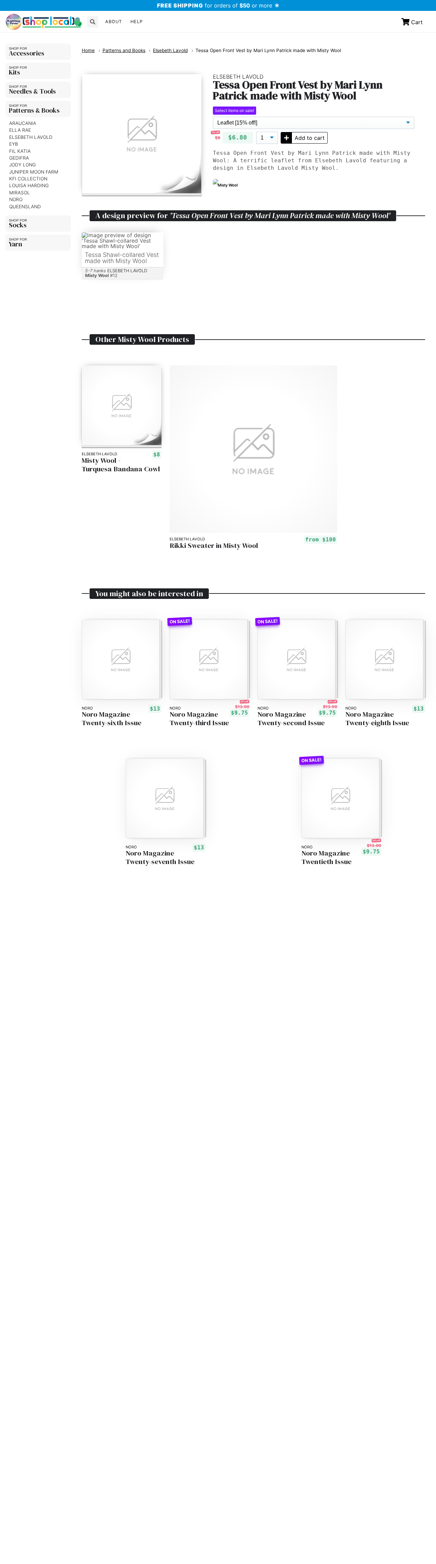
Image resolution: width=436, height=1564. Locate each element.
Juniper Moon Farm (33, 172)
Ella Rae (20, 130)
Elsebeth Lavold (30, 137)
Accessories (26, 53)
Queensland (25, 206)
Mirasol (19, 192)
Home (88, 50)
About (113, 21)
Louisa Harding (29, 185)
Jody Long (22, 164)
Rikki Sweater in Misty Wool (214, 545)
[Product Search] (92, 22)
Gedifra (19, 158)
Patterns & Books (34, 110)
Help (136, 21)
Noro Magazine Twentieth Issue (326, 857)
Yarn (15, 244)
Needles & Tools (32, 91)
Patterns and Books (124, 50)
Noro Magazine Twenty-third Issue (199, 718)
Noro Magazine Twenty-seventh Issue (160, 857)
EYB (13, 144)
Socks (18, 225)
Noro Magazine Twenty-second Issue (291, 718)
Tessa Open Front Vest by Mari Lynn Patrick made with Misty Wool (268, 50)
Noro (15, 199)
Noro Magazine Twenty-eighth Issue (377, 718)
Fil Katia (20, 151)
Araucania (22, 123)
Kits (14, 72)
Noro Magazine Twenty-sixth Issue (111, 718)
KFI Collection (28, 178)
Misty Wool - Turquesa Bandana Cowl (121, 464)
